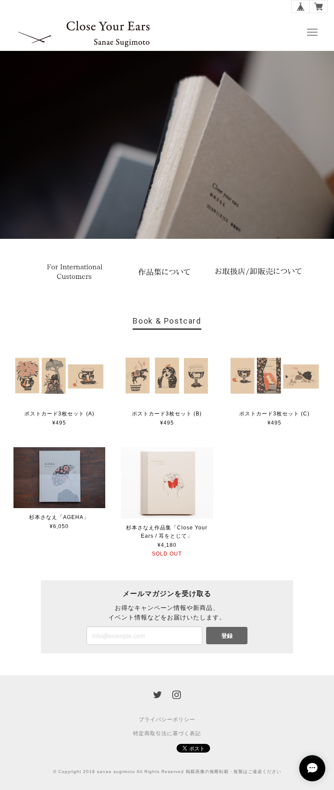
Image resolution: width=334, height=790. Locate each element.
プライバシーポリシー (167, 719)
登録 (227, 635)
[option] (75, 271)
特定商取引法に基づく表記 (167, 733)
